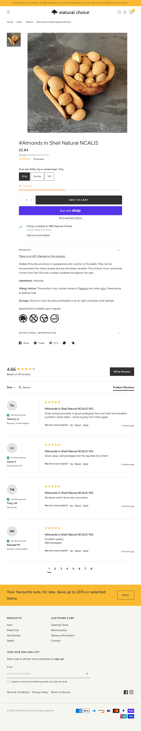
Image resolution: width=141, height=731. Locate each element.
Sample (37, 176)
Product (25, 250)
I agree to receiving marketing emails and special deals (38, 681)
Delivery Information (62, 635)
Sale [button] (125, 595)
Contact (56, 640)
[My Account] (125, 12)
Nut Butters (13, 635)
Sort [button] (10, 387)
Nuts (10, 625)
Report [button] (78, 425)
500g (24, 176)
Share (26, 343)
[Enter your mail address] (86, 673)
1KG (49, 176)
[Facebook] (126, 692)
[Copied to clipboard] (74, 343)
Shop (19, 22)
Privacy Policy (40, 692)
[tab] (123, 388)
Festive (29, 22)
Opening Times (59, 625)
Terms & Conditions (18, 692)
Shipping (23, 155)
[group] (25, 369)
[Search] (119, 12)
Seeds (10, 640)
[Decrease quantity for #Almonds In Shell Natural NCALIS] (21, 200)
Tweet (41, 343)
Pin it (56, 343)
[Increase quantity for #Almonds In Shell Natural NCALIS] (31, 200)
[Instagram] (131, 692)
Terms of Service (60, 692)
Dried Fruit (13, 630)
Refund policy (59, 630)
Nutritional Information (37, 333)
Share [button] (85, 425)
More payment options (70, 218)
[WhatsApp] (65, 343)
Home (10, 22)
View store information (38, 235)
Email (10, 667)
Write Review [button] (122, 371)
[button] (49, 569)
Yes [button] (71, 425)
